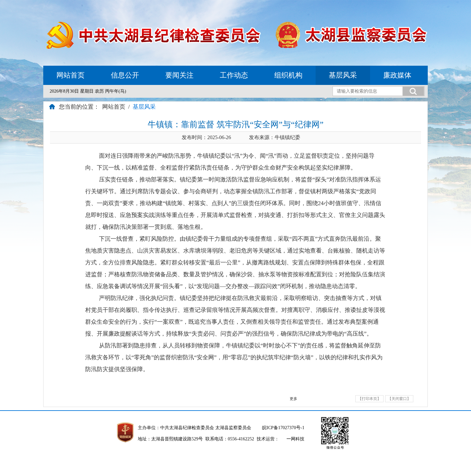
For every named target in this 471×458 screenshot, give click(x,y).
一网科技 (295, 439)
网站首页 (70, 75)
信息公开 (125, 75)
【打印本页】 (369, 398)
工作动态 (234, 75)
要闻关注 (179, 75)
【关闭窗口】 (399, 398)
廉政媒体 (397, 75)
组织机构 (288, 75)
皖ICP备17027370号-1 (283, 427)
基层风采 (343, 75)
